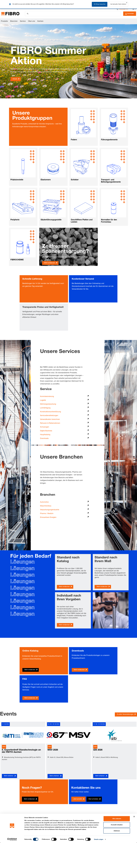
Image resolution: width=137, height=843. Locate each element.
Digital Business (46, 431)
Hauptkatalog (45, 435)
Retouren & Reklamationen (50, 423)
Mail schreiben (93, 799)
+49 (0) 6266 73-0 (123, 9)
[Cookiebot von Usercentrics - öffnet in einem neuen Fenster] (12, 839)
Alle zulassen (116, 818)
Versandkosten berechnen (50, 419)
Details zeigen (98, 839)
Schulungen (44, 427)
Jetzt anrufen (77, 799)
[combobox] (134, 9)
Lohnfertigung (45, 408)
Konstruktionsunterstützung (50, 412)
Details (15, 79)
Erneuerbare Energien (48, 517)
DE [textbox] (133, 9)
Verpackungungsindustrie (49, 510)
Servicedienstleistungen (49, 415)
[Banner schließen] (134, 816)
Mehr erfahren (8, 776)
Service (23, 21)
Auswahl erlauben (117, 825)
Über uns (31, 21)
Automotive (44, 502)
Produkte (4, 21)
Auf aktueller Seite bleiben (118, 4)
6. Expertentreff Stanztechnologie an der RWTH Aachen (21, 751)
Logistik (43, 400)
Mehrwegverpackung (48, 404)
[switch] (54, 839)
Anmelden (130, 14)
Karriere (40, 21)
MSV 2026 (53, 750)
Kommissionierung (47, 396)
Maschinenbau (45, 506)
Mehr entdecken (49, 263)
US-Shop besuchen (99, 4)
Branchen (14, 21)
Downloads (44, 438)
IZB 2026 (97, 750)
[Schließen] (126, 2)
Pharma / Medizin (46, 513)
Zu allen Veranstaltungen (125, 714)
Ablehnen (117, 831)
